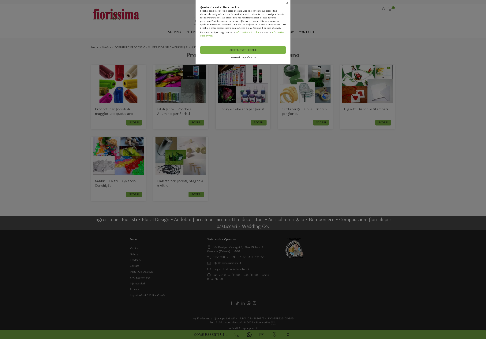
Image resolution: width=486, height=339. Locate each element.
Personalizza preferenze (243, 57)
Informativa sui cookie (247, 32)
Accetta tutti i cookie (243, 50)
